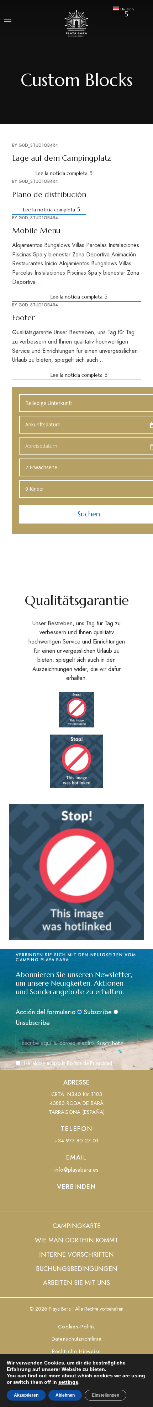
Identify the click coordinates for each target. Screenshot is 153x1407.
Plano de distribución (49, 194)
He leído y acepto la (68, 1063)
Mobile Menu (36, 230)
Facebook (63, 1201)
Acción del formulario (45, 1012)
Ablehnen (65, 1395)
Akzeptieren (26, 1395)
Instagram (90, 1201)
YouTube (76, 1201)
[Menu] (7, 19)
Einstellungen (105, 1395)
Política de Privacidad (89, 1063)
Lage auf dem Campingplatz (61, 158)
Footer (23, 317)
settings (68, 1382)
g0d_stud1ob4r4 (38, 145)
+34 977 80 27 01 (76, 1141)
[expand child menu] (127, 14)
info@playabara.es (76, 1170)
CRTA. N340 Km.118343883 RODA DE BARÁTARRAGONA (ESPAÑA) (77, 1103)
